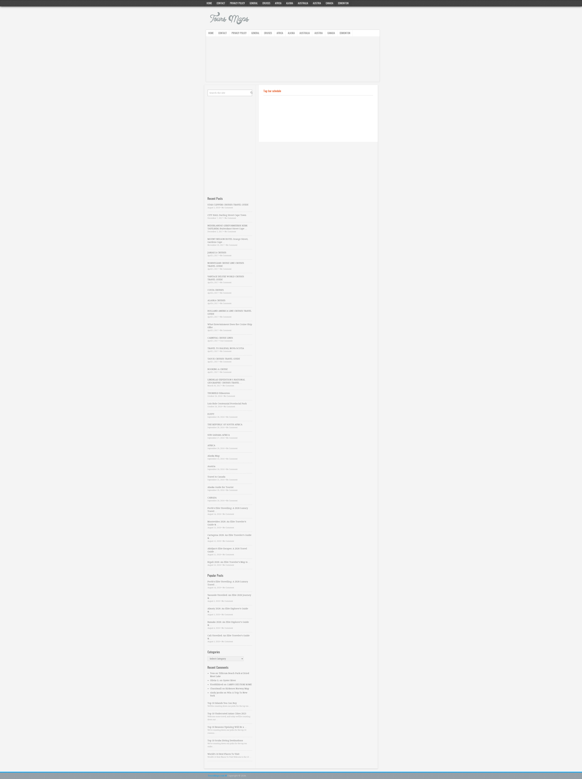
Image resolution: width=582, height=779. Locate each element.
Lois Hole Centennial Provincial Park (227, 403)
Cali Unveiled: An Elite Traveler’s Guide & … (228, 637)
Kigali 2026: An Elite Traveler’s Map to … (228, 562)
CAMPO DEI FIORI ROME (239, 684)
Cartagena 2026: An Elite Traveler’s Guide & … (229, 536)
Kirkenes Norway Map (237, 688)
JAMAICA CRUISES (216, 252)
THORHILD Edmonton (218, 393)
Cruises (266, 3)
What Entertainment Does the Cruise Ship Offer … (229, 326)
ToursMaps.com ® (217, 775)
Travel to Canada (216, 477)
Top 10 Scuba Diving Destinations (225, 740)
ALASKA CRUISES (216, 300)
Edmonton (343, 3)
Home (209, 3)
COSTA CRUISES (215, 290)
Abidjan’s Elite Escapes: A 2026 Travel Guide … (227, 550)
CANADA (212, 497)
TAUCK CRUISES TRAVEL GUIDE (223, 359)
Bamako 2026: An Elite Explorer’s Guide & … (228, 623)
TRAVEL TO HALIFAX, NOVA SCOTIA (225, 348)
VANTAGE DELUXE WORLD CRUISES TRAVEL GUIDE (225, 278)
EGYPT (210, 414)
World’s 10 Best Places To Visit (223, 754)
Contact (221, 3)
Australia (303, 3)
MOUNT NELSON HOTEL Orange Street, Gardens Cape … (227, 240)
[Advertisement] (293, 60)
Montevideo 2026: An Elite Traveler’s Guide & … (226, 523)
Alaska (289, 3)
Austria (317, 3)
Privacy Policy (237, 3)
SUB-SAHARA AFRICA (218, 435)
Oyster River (229, 680)
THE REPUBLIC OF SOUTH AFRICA (224, 424)
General (254, 3)
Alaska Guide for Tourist (220, 487)
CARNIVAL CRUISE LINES (220, 338)
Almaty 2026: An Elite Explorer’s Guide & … (227, 610)
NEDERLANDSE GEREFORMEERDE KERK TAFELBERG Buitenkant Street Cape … (227, 227)
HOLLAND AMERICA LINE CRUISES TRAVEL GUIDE (229, 312)
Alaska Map (213, 456)
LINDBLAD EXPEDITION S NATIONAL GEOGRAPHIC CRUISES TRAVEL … (226, 381)
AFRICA (211, 445)
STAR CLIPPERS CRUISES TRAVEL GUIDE (227, 204)
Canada (329, 3)
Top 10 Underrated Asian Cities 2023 (226, 713)
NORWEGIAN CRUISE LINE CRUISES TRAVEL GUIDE (225, 264)
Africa (278, 3)
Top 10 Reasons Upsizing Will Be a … (227, 727)
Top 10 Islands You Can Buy (222, 703)
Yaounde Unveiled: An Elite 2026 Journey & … (229, 596)
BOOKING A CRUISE (217, 369)
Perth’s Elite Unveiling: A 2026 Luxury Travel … (227, 509)
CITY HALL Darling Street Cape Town (226, 215)
